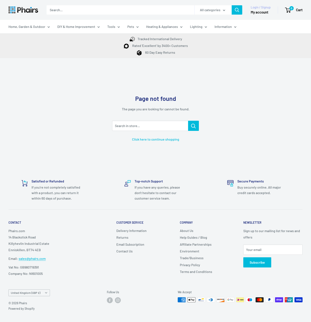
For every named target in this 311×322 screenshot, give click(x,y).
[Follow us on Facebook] (110, 300)
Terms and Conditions (196, 272)
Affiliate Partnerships (196, 244)
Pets (130, 27)
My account (259, 12)
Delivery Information (131, 231)
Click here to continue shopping (155, 139)
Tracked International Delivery (160, 39)
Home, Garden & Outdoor (26, 27)
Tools (111, 27)
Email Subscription (130, 244)
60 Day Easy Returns (159, 52)
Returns (122, 237)
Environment (189, 251)
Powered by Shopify (21, 308)
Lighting (196, 27)
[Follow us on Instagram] (118, 300)
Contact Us (124, 251)
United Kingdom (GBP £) (25, 293)
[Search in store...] (193, 126)
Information (223, 27)
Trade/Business (192, 258)
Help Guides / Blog (193, 237)
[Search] (237, 10)
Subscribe (257, 262)
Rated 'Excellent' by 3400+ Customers (160, 46)
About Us (186, 231)
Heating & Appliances (162, 27)
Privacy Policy (190, 265)
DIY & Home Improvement (76, 27)
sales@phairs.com (32, 258)
